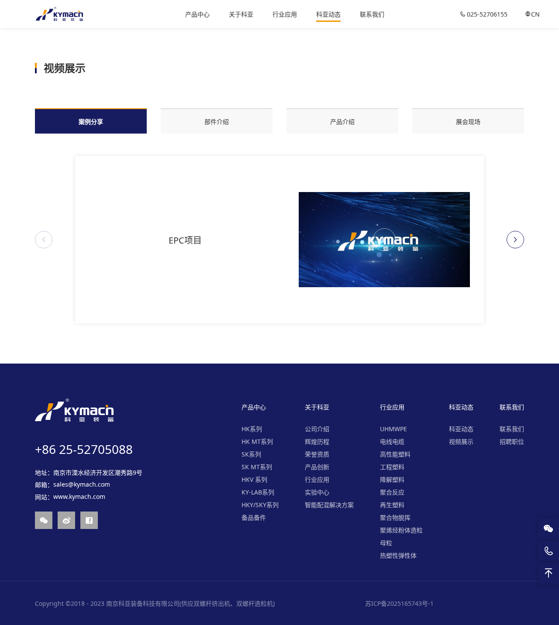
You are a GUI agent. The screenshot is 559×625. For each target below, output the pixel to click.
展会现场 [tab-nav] (468, 121)
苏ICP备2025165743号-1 (399, 603)
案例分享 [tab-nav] (91, 121)
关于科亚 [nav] (241, 14)
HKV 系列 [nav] (254, 479)
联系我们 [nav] (372, 14)
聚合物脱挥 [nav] (395, 517)
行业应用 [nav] (285, 14)
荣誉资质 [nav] (317, 454)
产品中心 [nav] (197, 14)
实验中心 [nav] (317, 492)
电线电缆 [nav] (392, 441)
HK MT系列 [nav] (257, 441)
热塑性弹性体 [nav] (398, 555)
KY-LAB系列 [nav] (258, 492)
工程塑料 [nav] (392, 467)
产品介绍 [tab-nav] (342, 121)
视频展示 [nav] (461, 441)
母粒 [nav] (386, 543)
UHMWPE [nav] (393, 429)
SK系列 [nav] (251, 454)
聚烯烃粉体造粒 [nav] (401, 530)
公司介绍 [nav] (317, 429)
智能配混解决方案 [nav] (329, 505)
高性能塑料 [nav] (395, 454)
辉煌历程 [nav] (317, 441)
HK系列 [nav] (252, 429)
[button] (43, 239)
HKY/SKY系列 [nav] (260, 505)
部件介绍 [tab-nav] (216, 121)
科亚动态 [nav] (328, 14)
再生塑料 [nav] (392, 505)
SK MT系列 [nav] (257, 467)
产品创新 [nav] (317, 467)
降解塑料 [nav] (392, 479)
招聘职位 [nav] (512, 441)
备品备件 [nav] (254, 517)
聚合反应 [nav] (392, 492)
